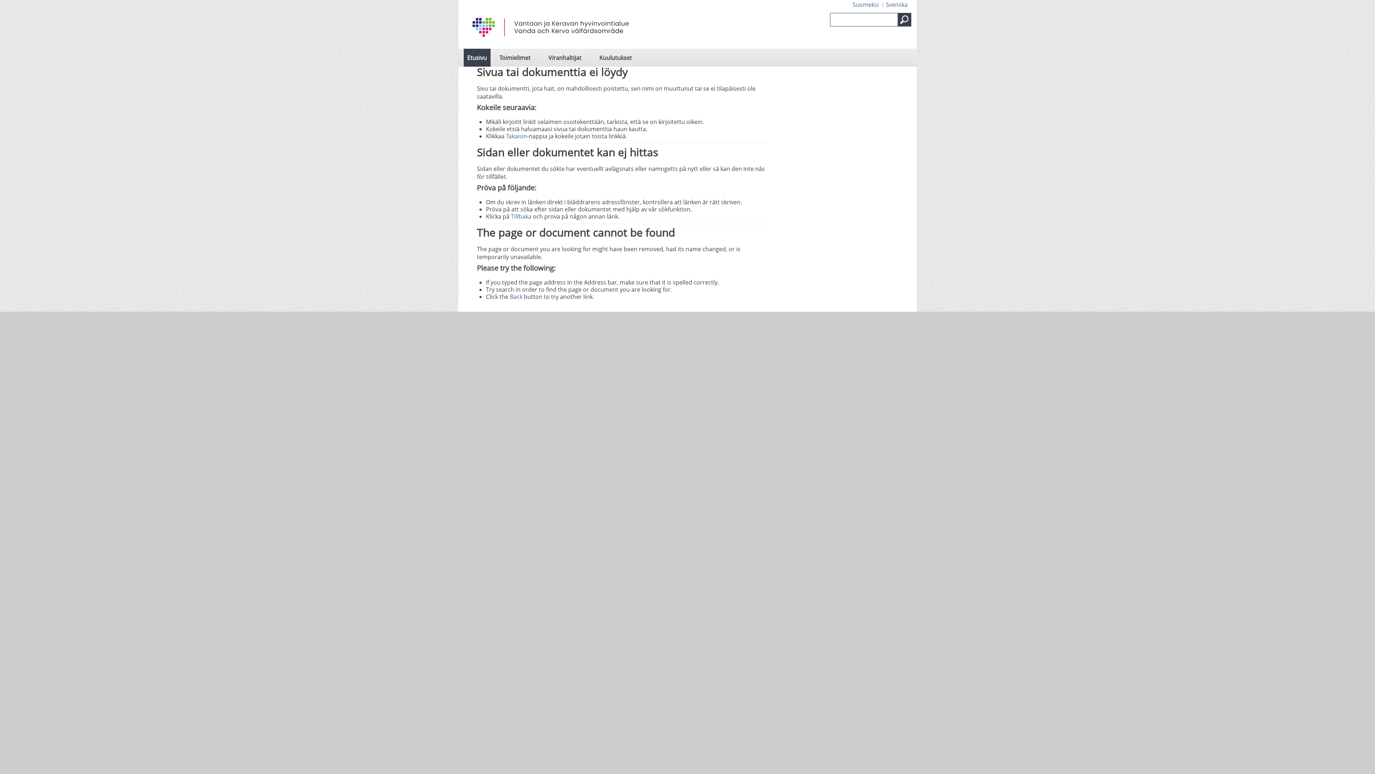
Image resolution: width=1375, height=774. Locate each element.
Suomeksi (866, 5)
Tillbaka (521, 216)
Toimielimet (515, 58)
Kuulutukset (615, 58)
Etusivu (477, 58)
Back (516, 297)
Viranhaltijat (565, 58)
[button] (904, 20)
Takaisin (516, 136)
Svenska (897, 5)
